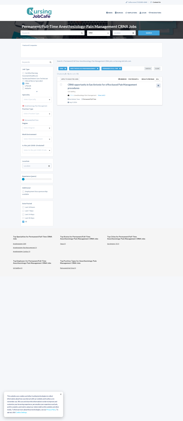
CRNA (27, 83)
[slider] (23, 179)
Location (25, 161)
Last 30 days (29, 218)
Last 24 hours (30, 207)
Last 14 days (29, 214)
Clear (157, 68)
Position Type (27, 109)
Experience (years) (29, 176)
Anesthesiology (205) (19, 244)
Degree (25, 123)
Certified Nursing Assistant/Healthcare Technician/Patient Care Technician (35, 76)
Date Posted (27, 203)
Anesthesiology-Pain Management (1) (25, 248)
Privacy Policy (51, 410)
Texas (78, 99)
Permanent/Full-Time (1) (68, 268)
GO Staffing (71, 91)
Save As (148, 68)
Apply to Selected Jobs (69, 79)
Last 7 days (29, 211)
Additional (26, 188)
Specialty (26, 95)
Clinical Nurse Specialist (34, 81)
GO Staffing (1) (17, 268)
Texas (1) (63, 244)
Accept (60, 394)
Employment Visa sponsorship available (35, 192)
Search (149, 33)
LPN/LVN (28, 86)
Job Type (25, 69)
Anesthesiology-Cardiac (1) (21, 251)
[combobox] (98, 33)
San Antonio (72, 99)
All (26, 221)
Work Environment (29, 134)
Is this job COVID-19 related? (33, 145)
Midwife (28, 88)
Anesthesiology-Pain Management (85, 95)
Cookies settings (21, 412)
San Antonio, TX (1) (113, 244)
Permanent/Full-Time (89, 99)
